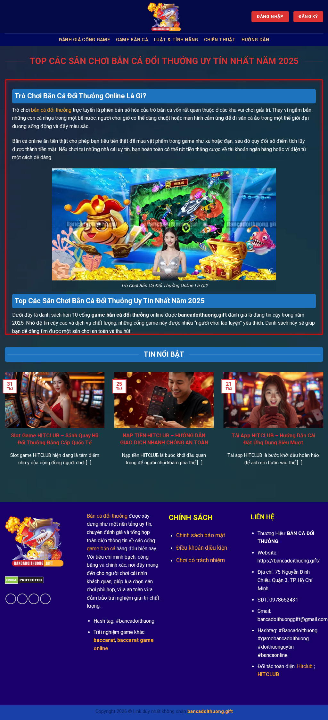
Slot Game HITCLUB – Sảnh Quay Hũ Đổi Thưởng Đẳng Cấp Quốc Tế (54, 439)
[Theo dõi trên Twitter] (34, 599)
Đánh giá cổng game (84, 40)
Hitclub (305, 666)
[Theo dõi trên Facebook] (10, 599)
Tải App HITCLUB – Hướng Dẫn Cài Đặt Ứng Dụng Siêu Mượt (273, 439)
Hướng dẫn (255, 40)
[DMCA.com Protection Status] (24, 580)
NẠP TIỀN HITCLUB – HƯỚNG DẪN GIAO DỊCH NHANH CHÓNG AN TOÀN (164, 439)
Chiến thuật (220, 40)
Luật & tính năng (176, 40)
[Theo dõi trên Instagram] (22, 599)
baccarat (104, 640)
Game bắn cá (132, 40)
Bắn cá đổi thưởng (107, 516)
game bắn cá (101, 549)
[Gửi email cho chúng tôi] (45, 599)
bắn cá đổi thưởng (51, 110)
